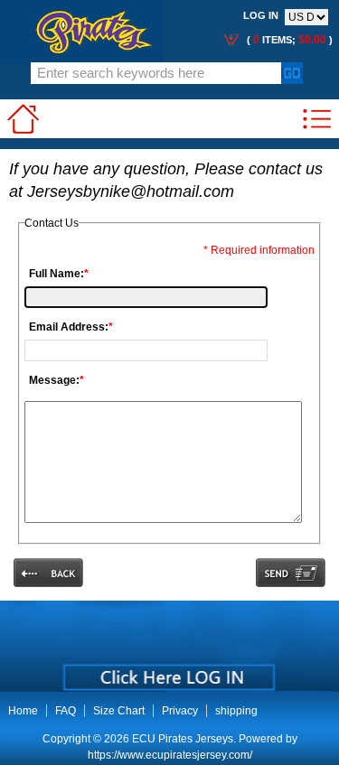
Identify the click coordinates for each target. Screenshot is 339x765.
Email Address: (71, 327)
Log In (260, 15)
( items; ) (288, 39)
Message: (56, 380)
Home (23, 710)
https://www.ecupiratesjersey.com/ (170, 755)
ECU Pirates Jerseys (182, 738)
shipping (236, 710)
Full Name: (59, 273)
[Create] (167, 671)
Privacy (180, 710)
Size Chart (119, 710)
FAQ (65, 710)
